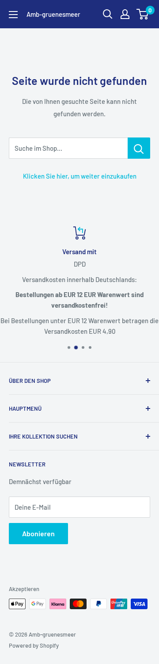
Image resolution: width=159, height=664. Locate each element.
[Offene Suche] (108, 14)
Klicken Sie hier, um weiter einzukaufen (79, 176)
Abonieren (38, 533)
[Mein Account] (125, 14)
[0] (142, 14)
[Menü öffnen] (13, 14)
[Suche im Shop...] (139, 148)
